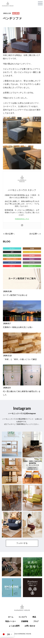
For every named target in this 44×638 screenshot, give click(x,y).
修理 (12, 252)
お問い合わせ (30, 626)
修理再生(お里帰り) (12, 259)
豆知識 (32, 248)
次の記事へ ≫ (35, 234)
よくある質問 (14, 626)
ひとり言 (31, 262)
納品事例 (16, 13)
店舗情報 (24, 621)
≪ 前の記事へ (9, 234)
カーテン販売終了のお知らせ (15, 295)
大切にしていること (12, 255)
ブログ (36, 621)
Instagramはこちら (22, 219)
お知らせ (12, 266)
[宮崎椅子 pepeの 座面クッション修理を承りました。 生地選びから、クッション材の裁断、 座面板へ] (32, 471)
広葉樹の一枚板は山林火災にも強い (18, 327)
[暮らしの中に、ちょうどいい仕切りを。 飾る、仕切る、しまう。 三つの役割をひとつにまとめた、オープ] (12, 444)
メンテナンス (12, 262)
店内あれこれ (32, 266)
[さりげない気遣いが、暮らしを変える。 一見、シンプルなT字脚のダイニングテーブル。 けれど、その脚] (12, 471)
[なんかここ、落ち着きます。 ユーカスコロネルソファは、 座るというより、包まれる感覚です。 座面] (12, 525)
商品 (34, 617)
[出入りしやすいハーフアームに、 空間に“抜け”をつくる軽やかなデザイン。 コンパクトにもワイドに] (32, 498)
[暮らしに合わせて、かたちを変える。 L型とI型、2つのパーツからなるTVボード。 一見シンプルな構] (32, 444)
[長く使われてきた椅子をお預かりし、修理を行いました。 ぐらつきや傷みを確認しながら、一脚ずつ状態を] (12, 498)
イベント (31, 252)
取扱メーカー (10, 621)
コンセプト (23, 617)
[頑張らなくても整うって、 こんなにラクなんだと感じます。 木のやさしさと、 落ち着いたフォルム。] (32, 525)
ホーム (10, 617)
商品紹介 (31, 259)
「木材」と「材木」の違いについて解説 (20, 359)
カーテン (12, 248)
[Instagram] (22, 225)
